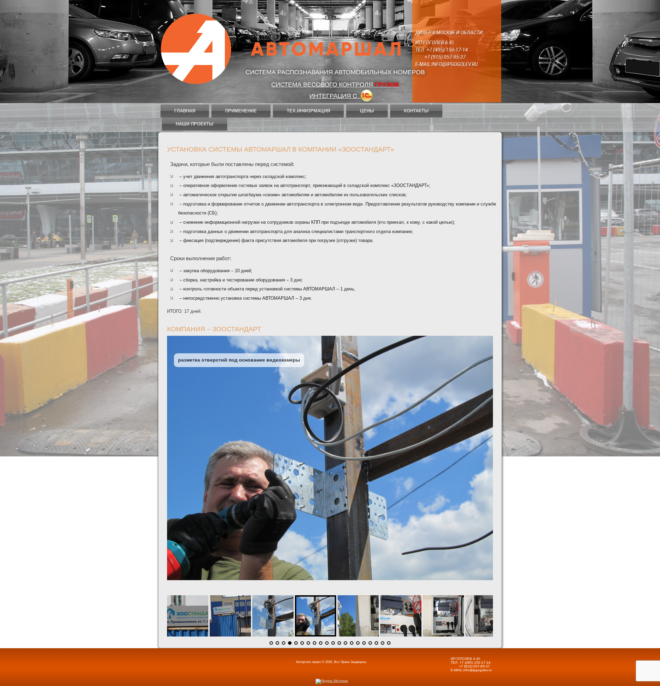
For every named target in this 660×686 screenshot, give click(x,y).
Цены (367, 110)
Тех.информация (308, 110)
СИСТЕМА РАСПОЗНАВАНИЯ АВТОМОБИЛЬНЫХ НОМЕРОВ (335, 72)
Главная (184, 110)
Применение (241, 110)
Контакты (416, 110)
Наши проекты (194, 123)
